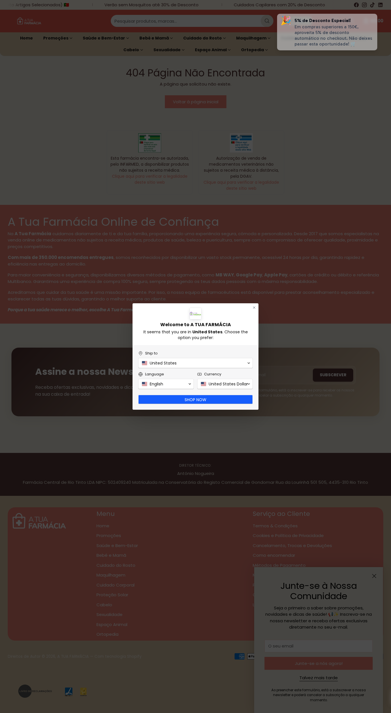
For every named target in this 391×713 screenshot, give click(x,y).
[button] (195, 363)
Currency (212, 374)
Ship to (151, 353)
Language (154, 374)
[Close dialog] (254, 307)
